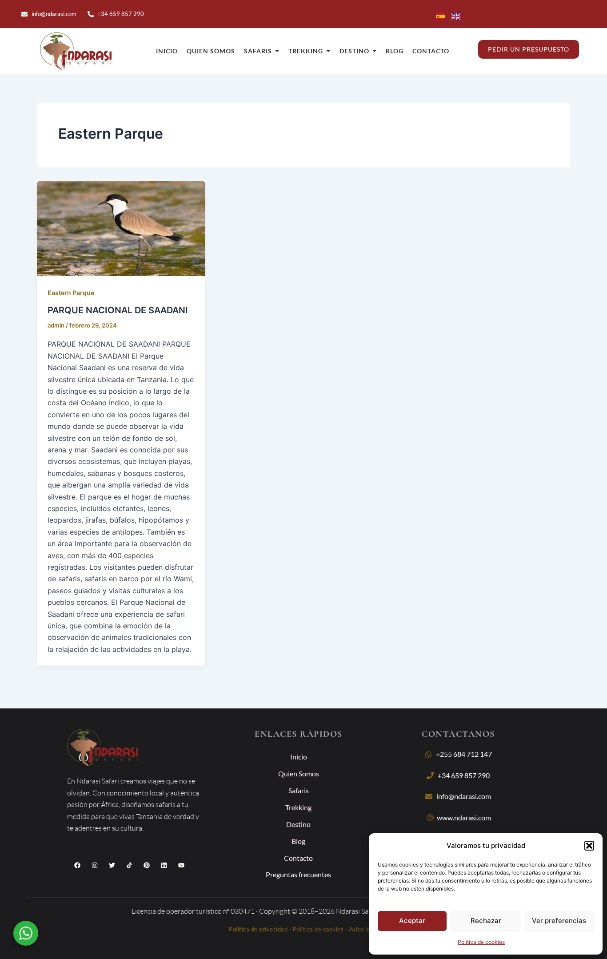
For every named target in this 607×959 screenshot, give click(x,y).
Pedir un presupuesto (528, 49)
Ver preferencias (559, 920)
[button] (589, 845)
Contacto (298, 858)
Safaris (298, 790)
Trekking (298, 807)
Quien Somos (298, 773)
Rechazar (486, 920)
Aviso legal (364, 929)
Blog (298, 841)
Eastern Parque (71, 292)
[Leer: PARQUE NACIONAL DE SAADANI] (121, 228)
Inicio (298, 756)
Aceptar (412, 920)
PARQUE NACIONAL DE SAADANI (118, 310)
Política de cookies (481, 942)
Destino (298, 824)
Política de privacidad (258, 929)
